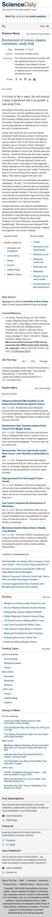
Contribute (31, 880)
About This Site (9, 880)
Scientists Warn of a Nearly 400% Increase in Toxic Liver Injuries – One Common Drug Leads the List (26, 563)
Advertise (43, 880)
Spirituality (9, 680)
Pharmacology (11, 658)
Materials (6, 301)
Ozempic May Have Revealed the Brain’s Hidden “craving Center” (23, 755)
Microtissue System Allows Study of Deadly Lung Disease (24, 529)
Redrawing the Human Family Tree (20, 637)
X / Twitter (10, 844)
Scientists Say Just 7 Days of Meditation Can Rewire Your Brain (25, 786)
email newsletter (38, 16)
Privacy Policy (10, 884)
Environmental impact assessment (41, 285)
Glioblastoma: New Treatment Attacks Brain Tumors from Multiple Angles (24, 427)
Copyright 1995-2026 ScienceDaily (20, 888)
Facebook (10, 840)
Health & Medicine (12, 242)
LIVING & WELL (8, 689)
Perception (9, 676)
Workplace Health (12, 663)
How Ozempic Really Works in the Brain (23, 628)
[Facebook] (16, 79)
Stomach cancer (41, 254)
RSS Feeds (11, 820)
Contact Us (11, 872)
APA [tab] (33, 361)
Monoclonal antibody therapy (41, 248)
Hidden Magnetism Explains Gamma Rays (24, 616)
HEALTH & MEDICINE (10, 654)
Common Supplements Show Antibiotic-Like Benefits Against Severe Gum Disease (23, 585)
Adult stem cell (40, 266)
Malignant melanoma (38, 260)
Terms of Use (42, 884)
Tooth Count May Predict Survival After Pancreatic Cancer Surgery (22, 722)
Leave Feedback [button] (14, 867)
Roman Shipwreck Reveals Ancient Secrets (24, 607)
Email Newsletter (14, 815)
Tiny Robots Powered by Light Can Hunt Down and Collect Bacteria (26, 735)
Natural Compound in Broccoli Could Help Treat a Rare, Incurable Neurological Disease (25, 578)
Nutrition (8, 702)
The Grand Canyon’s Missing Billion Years (24, 620)
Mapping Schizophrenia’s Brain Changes (23, 633)
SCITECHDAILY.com (21, 554)
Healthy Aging (10, 697)
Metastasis (38, 271)
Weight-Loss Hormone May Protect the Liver (25, 603)
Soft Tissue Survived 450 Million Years (22, 624)
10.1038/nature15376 (20, 351)
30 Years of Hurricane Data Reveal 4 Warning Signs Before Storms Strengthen (23, 570)
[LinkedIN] (29, 79)
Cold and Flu (13, 255)
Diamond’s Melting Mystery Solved (20, 641)
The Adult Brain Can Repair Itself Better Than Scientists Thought (25, 762)
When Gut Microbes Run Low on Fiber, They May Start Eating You (25, 780)
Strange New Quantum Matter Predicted (23, 611)
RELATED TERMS (36, 236)
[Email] (34, 79)
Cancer (10, 265)
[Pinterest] (25, 79)
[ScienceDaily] (19, 4)
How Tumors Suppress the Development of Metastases (23, 504)
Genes (10, 260)
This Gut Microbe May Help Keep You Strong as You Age (26, 728)
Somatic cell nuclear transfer (40, 278)
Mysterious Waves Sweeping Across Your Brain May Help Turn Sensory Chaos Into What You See (26, 747)
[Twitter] (20, 79)
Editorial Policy (26, 884)
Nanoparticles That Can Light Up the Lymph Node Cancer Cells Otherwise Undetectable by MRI (25, 453)
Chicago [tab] (44, 361)
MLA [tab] (24, 361)
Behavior (8, 684)
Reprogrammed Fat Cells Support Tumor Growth (22, 480)
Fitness (7, 667)
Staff (21, 880)
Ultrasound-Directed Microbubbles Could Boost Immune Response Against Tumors (23, 402)
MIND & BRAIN (7, 672)
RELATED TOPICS (11, 236)
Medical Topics (14, 274)
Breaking (6, 596)
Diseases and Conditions (13, 249)
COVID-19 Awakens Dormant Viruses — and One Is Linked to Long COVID (25, 773)
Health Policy (13, 269)
